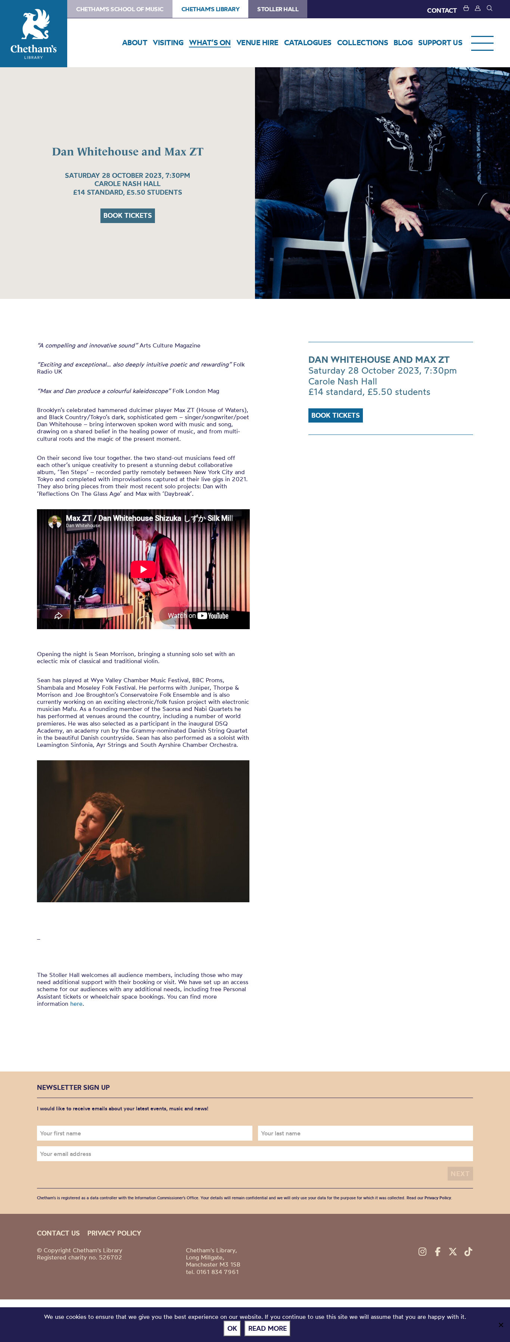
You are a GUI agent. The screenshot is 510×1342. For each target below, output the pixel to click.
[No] (500, 1325)
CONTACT (442, 10)
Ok (232, 1328)
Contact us (58, 1233)
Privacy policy (114, 1233)
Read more (267, 1328)
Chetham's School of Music (120, 9)
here (76, 1003)
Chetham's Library (33, 33)
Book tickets (127, 215)
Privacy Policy (438, 1197)
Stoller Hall (277, 9)
